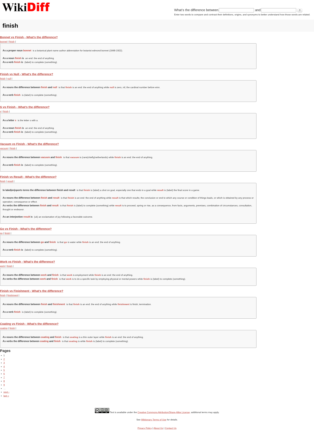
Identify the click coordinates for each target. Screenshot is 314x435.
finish (12, 41)
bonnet (3, 41)
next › (6, 392)
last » (6, 395)
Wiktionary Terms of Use (153, 419)
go (1, 233)
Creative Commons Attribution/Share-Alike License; (164, 412)
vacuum (4, 148)
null (9, 78)
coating (4, 328)
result (10, 181)
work (2, 266)
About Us (158, 428)
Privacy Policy (145, 428)
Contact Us (170, 428)
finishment (12, 295)
